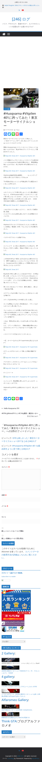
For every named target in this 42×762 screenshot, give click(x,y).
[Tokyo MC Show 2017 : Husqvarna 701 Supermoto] (20, 347)
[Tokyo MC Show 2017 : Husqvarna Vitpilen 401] (19, 156)
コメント (6, 467)
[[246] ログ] (4, 34)
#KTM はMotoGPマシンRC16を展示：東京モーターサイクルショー (20, 414)
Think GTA (9, 721)
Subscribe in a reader (9, 576)
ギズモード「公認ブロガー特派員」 (12, 573)
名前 (4, 495)
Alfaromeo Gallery (15, 700)
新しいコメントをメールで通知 (12, 531)
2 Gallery (8, 653)
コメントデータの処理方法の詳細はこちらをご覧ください (20, 554)
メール (5, 506)
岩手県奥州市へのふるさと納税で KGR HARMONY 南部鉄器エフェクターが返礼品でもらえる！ (21, 5)
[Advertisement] (21, 58)
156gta (18, 130)
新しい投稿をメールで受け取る (12, 538)
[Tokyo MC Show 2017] (11, 269)
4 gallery (8, 676)
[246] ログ (21, 19)
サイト (4, 517)
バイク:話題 (6, 109)
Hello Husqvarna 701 (11, 408)
